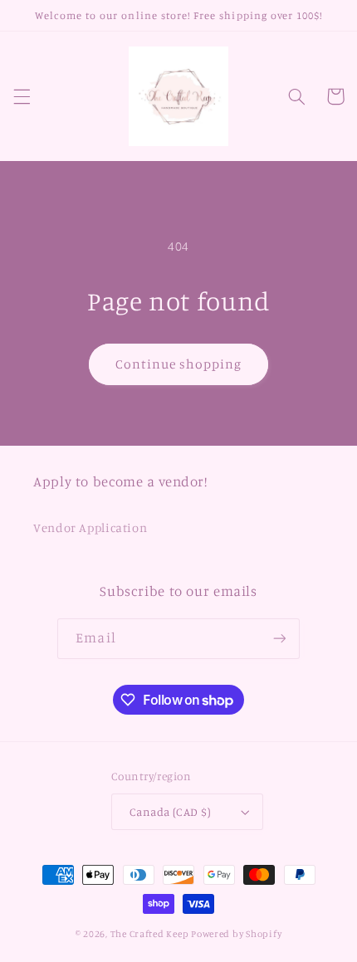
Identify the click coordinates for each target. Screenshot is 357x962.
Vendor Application (90, 527)
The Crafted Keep (149, 934)
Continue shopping (178, 364)
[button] (21, 96)
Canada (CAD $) (170, 811)
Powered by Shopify (236, 934)
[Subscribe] (279, 638)
